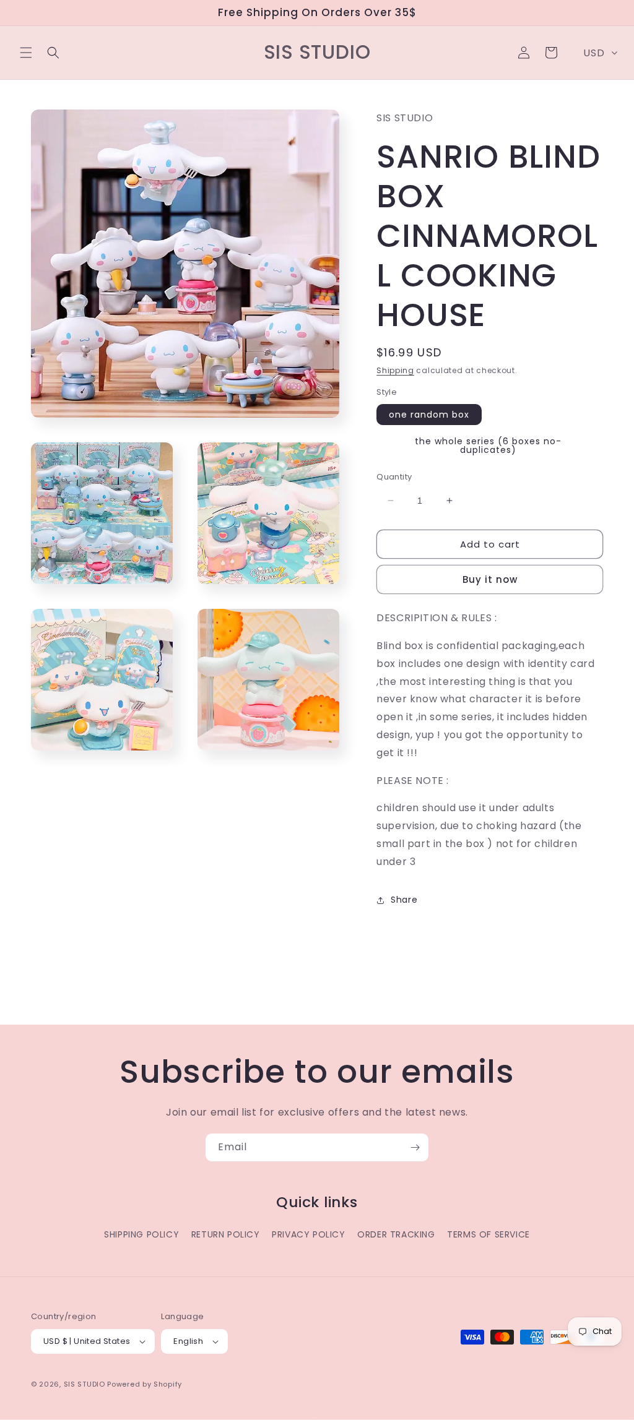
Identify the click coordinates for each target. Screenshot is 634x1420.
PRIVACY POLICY (308, 1234)
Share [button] (404, 899)
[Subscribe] (414, 1147)
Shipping (395, 370)
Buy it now (490, 579)
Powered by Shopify (144, 1384)
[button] (26, 52)
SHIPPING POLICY (141, 1234)
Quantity (394, 477)
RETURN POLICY (225, 1234)
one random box (429, 414)
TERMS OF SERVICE (488, 1234)
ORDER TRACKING (396, 1234)
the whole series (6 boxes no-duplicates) (488, 445)
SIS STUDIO (84, 1384)
